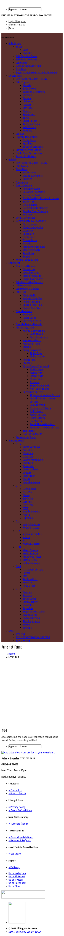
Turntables (29, 430)
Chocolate (28, 233)
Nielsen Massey (31, 563)
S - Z (18, 589)
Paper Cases (29, 317)
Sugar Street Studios (34, 611)
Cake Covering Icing (33, 227)
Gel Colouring (30, 204)
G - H (18, 521)
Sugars (26, 256)
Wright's (27, 627)
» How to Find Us (17, 793)
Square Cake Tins (32, 308)
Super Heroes (30, 120)
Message (28, 108)
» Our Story (15, 853)
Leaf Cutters (36, 421)
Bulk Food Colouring (26, 59)
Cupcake (27, 53)
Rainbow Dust (30, 579)
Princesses (29, 114)
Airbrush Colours (32, 188)
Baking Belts (29, 295)
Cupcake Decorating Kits (29, 324)
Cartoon (27, 98)
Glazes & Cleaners (33, 175)
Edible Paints (30, 201)
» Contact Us (15, 790)
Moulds (27, 346)
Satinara (27, 595)
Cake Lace (28, 453)
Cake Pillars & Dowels (27, 288)
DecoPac (27, 492)
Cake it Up (28, 450)
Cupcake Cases (24, 311)
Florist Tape (36, 369)
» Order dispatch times (21, 837)
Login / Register (17, 21)
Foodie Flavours (31, 511)
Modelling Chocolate (34, 246)
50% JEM (20, 634)
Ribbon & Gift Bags (26, 156)
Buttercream (30, 224)
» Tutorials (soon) (18, 823)
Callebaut (28, 463)
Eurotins (27, 501)
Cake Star (28, 456)
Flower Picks (37, 379)
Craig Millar (29, 476)
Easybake (28, 498)
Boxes (19, 46)
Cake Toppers (23, 82)
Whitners (28, 214)
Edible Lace (29, 237)
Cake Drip (28, 230)
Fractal (26, 514)
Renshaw (27, 582)
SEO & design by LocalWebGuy (25, 931)
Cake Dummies (23, 285)
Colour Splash (30, 469)
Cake (25, 49)
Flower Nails (36, 376)
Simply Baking (30, 601)
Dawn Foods (29, 489)
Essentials (21, 169)
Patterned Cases (32, 321)
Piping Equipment (32, 350)
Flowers (27, 104)
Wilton (26, 624)
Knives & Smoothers (34, 330)
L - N (18, 547)
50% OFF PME (23, 640)
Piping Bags (36, 353)
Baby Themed (37, 405)
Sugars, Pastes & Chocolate (31, 221)
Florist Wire (36, 372)
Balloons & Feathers (34, 91)
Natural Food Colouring (35, 208)
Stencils (27, 363)
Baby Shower (30, 88)
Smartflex (28, 605)
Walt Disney (29, 127)
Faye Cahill (28, 505)
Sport (26, 117)
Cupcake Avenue (31, 482)
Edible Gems (29, 140)
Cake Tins (21, 292)
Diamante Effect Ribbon (28, 150)
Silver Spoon (29, 598)
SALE (11, 631)
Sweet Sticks (30, 614)
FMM (25, 508)
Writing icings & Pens (27, 259)
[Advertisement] (32, 693)
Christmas (28, 101)
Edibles (13, 159)
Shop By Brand (16, 440)
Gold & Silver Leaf (25, 217)
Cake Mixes (22, 166)
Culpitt (26, 479)
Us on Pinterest (17, 876)
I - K (18, 530)
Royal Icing (28, 253)
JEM (24, 540)
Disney (26, 495)
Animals (27, 85)
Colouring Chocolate (34, 192)
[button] (7, 37)
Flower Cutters (38, 414)
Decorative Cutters (40, 408)
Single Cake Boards (33, 279)
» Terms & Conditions (20, 810)
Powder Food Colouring (35, 211)
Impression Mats (32, 340)
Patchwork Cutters (33, 569)
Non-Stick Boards (39, 388)
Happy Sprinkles (31, 524)
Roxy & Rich (29, 585)
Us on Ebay (14, 886)
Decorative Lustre (32, 195)
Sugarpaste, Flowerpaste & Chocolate (36, 72)
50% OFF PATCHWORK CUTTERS (33, 637)
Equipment (14, 263)
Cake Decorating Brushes (29, 282)
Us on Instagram (17, 873)
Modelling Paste (32, 250)
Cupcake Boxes (31, 272)
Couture (27, 472)
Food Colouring (24, 185)
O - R (18, 566)
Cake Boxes (29, 269)
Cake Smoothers (39, 337)
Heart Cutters (37, 417)
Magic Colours (30, 550)
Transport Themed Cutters (44, 427)
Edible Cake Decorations (29, 153)
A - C (18, 443)
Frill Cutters (36, 411)
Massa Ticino (30, 560)
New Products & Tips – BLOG (31, 79)
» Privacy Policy (17, 807)
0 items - (17, 24)
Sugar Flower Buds (40, 385)
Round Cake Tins (31, 301)
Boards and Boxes (25, 266)
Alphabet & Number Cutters (45, 395)
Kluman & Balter (31, 543)
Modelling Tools (31, 343)
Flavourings (22, 182)
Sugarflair (28, 608)
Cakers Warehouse (33, 459)
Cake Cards (22, 62)
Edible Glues (29, 172)
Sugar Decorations (33, 146)
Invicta (26, 537)
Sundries (27, 179)
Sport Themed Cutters (42, 424)
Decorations (15, 75)
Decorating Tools (25, 327)
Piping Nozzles (38, 356)
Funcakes (28, 518)
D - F (18, 485)
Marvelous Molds (32, 556)
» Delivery (14, 867)
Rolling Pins (29, 359)
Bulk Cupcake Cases (26, 56)
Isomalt (27, 243)
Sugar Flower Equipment (36, 366)
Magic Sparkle (30, 553)
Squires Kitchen (31, 618)
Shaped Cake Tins (32, 305)
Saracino (27, 592)
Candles (20, 133)
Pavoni (26, 572)
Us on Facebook (17, 883)
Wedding (27, 130)
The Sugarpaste (31, 621)
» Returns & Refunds (20, 840)
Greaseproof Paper (26, 437)
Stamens (34, 382)
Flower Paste (30, 240)
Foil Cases (28, 314)
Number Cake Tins (32, 298)
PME (25, 576)
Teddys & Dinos (31, 124)
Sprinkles (21, 69)
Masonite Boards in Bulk (28, 66)
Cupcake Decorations (27, 137)
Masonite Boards (32, 275)
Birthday (27, 95)
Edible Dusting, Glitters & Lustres (41, 198)
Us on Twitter (16, 879)
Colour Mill (28, 466)
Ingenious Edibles (32, 534)
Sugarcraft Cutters (33, 392)
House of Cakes (31, 527)
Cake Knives (36, 334)
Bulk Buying (15, 43)
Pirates (27, 111)
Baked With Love (32, 447)
